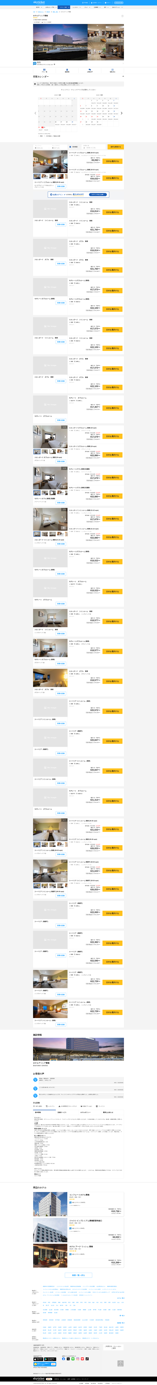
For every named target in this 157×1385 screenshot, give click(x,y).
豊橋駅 (84, 1309)
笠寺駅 (62, 1309)
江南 (74, 1305)
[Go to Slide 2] (44, 176)
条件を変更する (116, 147)
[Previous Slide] (35, 162)
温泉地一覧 (120, 1323)
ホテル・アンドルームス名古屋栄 (51, 1295)
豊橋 (59, 1302)
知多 (93, 1302)
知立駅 (55, 1312)
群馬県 (85, 1327)
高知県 (75, 1333)
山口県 (54, 1333)
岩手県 (54, 1327)
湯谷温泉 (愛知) (99, 1320)
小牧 (66, 1305)
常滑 (81, 1302)
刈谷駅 (79, 1309)
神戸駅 (94, 1309)
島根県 (122, 1330)
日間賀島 (54, 1302)
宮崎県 (105, 1333)
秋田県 (65, 1327)
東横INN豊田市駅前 (112, 1286)
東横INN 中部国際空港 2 (49, 1286)
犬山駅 (114, 1309)
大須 (122, 1302)
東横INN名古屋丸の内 (65, 1289)
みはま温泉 (85, 1320)
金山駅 (50, 1309)
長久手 (47, 1305)
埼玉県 (95, 1327)
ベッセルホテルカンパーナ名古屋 (69, 1295)
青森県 (49, 1327)
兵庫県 (100, 1330)
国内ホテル (41, 11)
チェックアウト (56, 145)
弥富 (109, 1302)
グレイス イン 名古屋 (48, 1292)
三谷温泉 (91, 1320)
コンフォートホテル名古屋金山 (50, 1289)
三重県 (80, 1330)
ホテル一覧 (120, 1298)
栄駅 (109, 1309)
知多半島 (64, 1302)
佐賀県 (85, 1333)
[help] (54, 64)
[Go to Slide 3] (52, 176)
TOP (34, 11)
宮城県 (59, 1327)
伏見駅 (104, 1309)
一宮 (70, 1305)
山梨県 (116, 1327)
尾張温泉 (45, 1320)
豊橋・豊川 (55, 11)
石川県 (54, 1330)
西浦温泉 (70, 1320)
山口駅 (89, 1309)
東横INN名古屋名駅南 (75, 1286)
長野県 (122, 1327)
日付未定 (75, 147)
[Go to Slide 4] (60, 176)
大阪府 (95, 1330)
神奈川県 (111, 1327)
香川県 (65, 1333)
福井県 (59, 1330)
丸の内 (52, 1305)
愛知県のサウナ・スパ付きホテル (90, 1338)
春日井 (61, 1305)
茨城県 (90, 1327)
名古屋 (114, 1302)
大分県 (100, 1333)
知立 (101, 1302)
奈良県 (105, 1330)
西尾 (77, 1302)
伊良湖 (44, 1302)
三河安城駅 (73, 1309)
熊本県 (95, 1333)
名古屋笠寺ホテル (101, 1286)
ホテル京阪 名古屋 (72, 1292)
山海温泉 (63, 1320)
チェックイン (38, 145)
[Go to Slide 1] (37, 176)
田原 (49, 1302)
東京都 (105, 1327)
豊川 (69, 1302)
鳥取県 (116, 1330)
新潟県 (44, 1330)
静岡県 (65, 1330)
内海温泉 (107, 1320)
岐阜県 (70, 1330)
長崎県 (90, 1333)
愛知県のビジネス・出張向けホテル (51, 1338)
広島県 (49, 1333)
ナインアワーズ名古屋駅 (89, 1286)
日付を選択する (112, 161)
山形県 (70, 1327)
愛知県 (48, 11)
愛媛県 (70, 1333)
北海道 (44, 1327)
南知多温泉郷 (77, 1320)
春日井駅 (56, 1309)
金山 (118, 1302)
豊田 (105, 1302)
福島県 (75, 1327)
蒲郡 (73, 1302)
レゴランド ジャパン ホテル (109, 1289)
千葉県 (100, 1327)
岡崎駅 (67, 1309)
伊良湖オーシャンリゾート (85, 1295)
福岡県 (80, 1333)
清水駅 (44, 1312)
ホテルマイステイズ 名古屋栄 (79, 1289)
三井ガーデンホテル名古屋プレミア (101, 1292)
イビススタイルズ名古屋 (63, 1286)
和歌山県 (111, 1330)
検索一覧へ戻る (78, 1275)
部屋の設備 (61, 186)
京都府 (90, 1330)
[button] (115, 51)
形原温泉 (51, 1320)
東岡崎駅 (50, 1312)
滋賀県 (85, 1330)
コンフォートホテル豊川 (95, 1289)
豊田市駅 (119, 1309)
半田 (85, 1302)
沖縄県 (116, 1333)
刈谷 (97, 1302)
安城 (89, 1302)
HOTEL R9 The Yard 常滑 (118, 1292)
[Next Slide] (65, 162)
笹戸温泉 (57, 1320)
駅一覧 (122, 1315)
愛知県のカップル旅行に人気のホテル (71, 1338)
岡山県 (44, 1333)
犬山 (57, 1305)
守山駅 (99, 1309)
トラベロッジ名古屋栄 (60, 1292)
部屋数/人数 (86, 145)
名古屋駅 (45, 1309)
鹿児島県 (111, 1333)
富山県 (49, 1330)
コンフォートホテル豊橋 (85, 1292)
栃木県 (80, 1327)
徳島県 (59, 1333)
